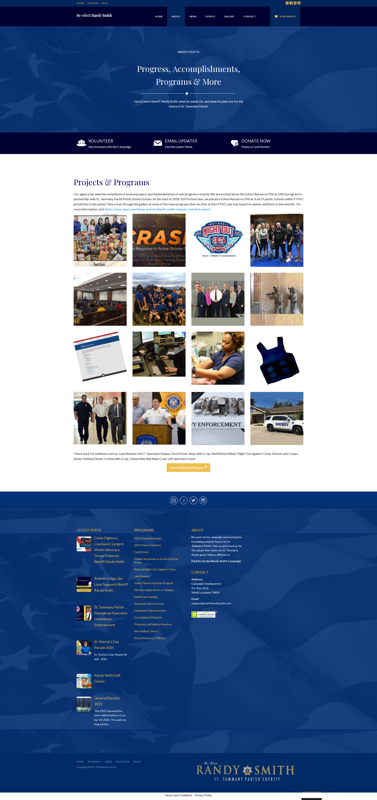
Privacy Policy (203, 795)
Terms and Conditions (178, 795)
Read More (112, 143)
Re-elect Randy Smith (94, 15)
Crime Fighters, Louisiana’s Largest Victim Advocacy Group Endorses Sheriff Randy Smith (109, 550)
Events (210, 16)
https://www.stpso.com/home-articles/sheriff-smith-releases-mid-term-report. (158, 209)
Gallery (229, 16)
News (104, 3)
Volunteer (93, 3)
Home (159, 16)
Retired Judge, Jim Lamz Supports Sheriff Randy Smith (111, 584)
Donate (80, 3)
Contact (249, 16)
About (176, 16)
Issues (137, 761)
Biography (94, 761)
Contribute (288, 16)
